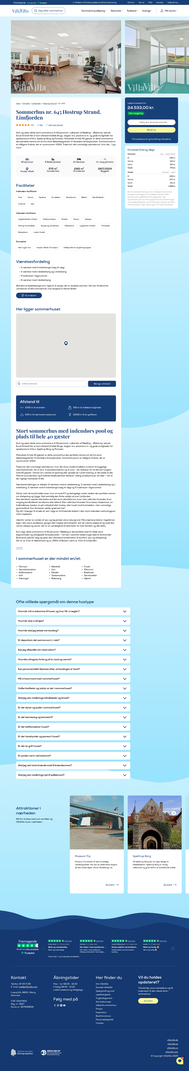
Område (26, 103)
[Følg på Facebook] (55, 1005)
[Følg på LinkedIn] (61, 1005)
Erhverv (131, 2)
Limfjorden (36, 103)
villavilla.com (171, 1052)
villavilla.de (172, 1040)
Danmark (116, 10)
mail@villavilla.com (28, 987)
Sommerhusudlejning (93, 10)
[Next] (114, 57)
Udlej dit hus (172, 2)
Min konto (170, 10)
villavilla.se (172, 1044)
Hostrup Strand (50, 103)
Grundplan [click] (30, 295)
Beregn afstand (102, 383)
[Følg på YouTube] (64, 1005)
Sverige (146, 10)
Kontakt (159, 2)
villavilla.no (172, 1048)
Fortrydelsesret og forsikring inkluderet (151, 139)
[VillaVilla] (19, 10)
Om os (141, 2)
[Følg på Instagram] (58, 1005)
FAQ (150, 2)
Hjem (18, 103)
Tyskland (131, 10)
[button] (66, 343)
